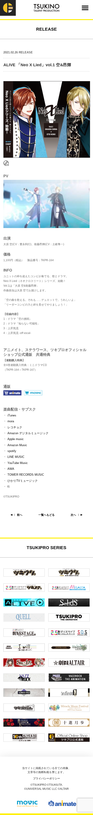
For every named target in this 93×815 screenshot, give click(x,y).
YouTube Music (17, 463)
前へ (19, 514)
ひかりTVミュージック (22, 480)
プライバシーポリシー (46, 778)
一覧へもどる (46, 514)
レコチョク (14, 427)
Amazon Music (17, 445)
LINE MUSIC (15, 457)
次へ (73, 514)
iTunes (11, 415)
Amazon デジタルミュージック (28, 433)
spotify (11, 451)
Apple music (15, 439)
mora (10, 421)
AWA (10, 468)
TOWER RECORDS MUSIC (25, 474)
